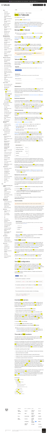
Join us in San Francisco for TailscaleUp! (24, 1)
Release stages (7, 247)
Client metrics (6, 196)
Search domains (19, 388)
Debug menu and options (7, 230)
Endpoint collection (7, 125)
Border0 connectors (7, 44)
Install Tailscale (7, 13)
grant (20, 330)
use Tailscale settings (32, 33)
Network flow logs (7, 191)
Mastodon (40, 418)
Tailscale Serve (7, 133)
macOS (17, 275)
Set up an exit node (7, 85)
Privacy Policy (32, 413)
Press (19, 416)
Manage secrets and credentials (8, 55)
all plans (28, 19)
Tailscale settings (19, 381)
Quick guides (6, 14)
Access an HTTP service (7, 53)
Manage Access (6, 24)
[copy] (41, 281)
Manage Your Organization (5, 200)
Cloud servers (6, 169)
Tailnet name (6, 206)
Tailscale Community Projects (8, 251)
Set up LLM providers (8, 66)
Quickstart (6, 11)
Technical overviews (8, 224)
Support (26, 410)
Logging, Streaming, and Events (7, 186)
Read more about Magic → (21, 56)
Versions (5, 253)
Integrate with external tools (8, 78)
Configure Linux (8, 91)
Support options (7, 238)
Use (5, 89)
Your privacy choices (32, 421)
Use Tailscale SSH (7, 113)
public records (23, 38)
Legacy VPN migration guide (8, 19)
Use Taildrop (6, 128)
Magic (33, 36)
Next (39, 132)
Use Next (7, 95)
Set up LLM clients (7, 65)
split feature (19, 373)
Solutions (5, 134)
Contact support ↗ (7, 240)
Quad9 (17, 124)
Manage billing (6, 203)
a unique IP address (23, 23)
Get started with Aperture (7, 61)
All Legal (32, 424)
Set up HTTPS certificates (6, 116)
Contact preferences (8, 201)
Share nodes (6, 126)
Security (26, 418)
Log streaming (6, 193)
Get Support (5, 235)
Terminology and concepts (7, 226)
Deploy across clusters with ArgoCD (8, 165)
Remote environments (8, 176)
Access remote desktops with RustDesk (7, 147)
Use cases (6, 254)
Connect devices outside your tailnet (7, 63)
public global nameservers (23, 122)
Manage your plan (7, 204)
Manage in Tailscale (19, 379)
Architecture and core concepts (8, 40)
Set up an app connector (6, 88)
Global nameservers (20, 385)
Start (4, 10)
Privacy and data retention (7, 75)
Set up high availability (8, 102)
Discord (39, 410)
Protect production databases (7, 155)
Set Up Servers (6, 103)
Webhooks (6, 197)
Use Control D (7, 97)
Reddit (39, 421)
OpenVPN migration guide (7, 17)
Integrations (5, 166)
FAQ (2, 183)
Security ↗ (6, 249)
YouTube (39, 424)
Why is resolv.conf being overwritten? (8, 94)
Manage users (6, 32)
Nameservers (18, 383)
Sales (25, 413)
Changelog (26, 421)
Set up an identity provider (7, 21)
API (4, 217)
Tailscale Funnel (7, 131)
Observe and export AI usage (8, 73)
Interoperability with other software (7, 232)
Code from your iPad (7, 152)
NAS (5, 182)
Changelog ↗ (6, 244)
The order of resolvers (19, 393)
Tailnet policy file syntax (7, 211)
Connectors (6, 68)
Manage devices (7, 31)
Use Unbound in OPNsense (8, 99)
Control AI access (7, 69)
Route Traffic (5, 82)
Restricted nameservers (21, 384)
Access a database (7, 51)
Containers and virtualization (7, 172)
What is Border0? (7, 38)
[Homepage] (8, 409)
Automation (6, 162)
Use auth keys (6, 110)
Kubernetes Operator (8, 168)
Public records (18, 389)
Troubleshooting (7, 81)
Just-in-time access (7, 161)
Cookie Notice (32, 418)
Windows (21, 275)
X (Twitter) (40, 426)
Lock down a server (7, 153)
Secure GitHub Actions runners (8, 139)
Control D (16, 133)
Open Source (19, 418)
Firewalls (5, 179)
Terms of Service (33, 411)
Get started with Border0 (7, 43)
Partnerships (27, 416)
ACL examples (6, 213)
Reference (6, 79)
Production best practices (7, 221)
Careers (19, 413)
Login (31, 4)
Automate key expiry (7, 112)
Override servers (18, 392)
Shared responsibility (8, 222)
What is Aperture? (7, 59)
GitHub (39, 413)
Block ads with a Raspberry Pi (7, 141)
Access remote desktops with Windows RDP (7, 144)
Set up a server (7, 105)
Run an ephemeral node (7, 118)
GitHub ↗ (6, 234)
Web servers (6, 180)
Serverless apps (7, 173)
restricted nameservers (33, 94)
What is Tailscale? (7, 23)
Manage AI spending (7, 71)
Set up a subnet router (8, 84)
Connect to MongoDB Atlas (8, 150)
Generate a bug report (8, 241)
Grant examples (7, 214)
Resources (5, 243)
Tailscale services (7, 124)
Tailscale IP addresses (33, 26)
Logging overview (7, 188)
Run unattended (7, 119)
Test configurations (19, 391)
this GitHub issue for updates (26, 54)
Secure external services (7, 159)
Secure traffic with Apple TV (7, 137)
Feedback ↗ (6, 257)
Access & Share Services (6, 122)
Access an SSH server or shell (8, 49)
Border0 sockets (7, 45)
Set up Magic (7, 100)
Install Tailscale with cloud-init (7, 109)
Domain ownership (7, 207)
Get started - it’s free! (38, 4)
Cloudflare (18, 128)
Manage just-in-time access (7, 29)
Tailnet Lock (6, 34)
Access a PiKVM (7, 157)
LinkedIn (39, 416)
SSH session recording (8, 194)
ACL (17, 330)
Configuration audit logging (7, 190)
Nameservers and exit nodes (22, 386)
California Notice (33, 416)
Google (17, 125)
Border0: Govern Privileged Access (6, 36)
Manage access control (7, 27)
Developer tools (7, 177)
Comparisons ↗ (7, 246)
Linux (25, 275)
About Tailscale (19, 411)
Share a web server (6, 129)
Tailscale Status (26, 424)
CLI (4, 216)
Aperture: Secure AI (6, 57)
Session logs (6, 47)
